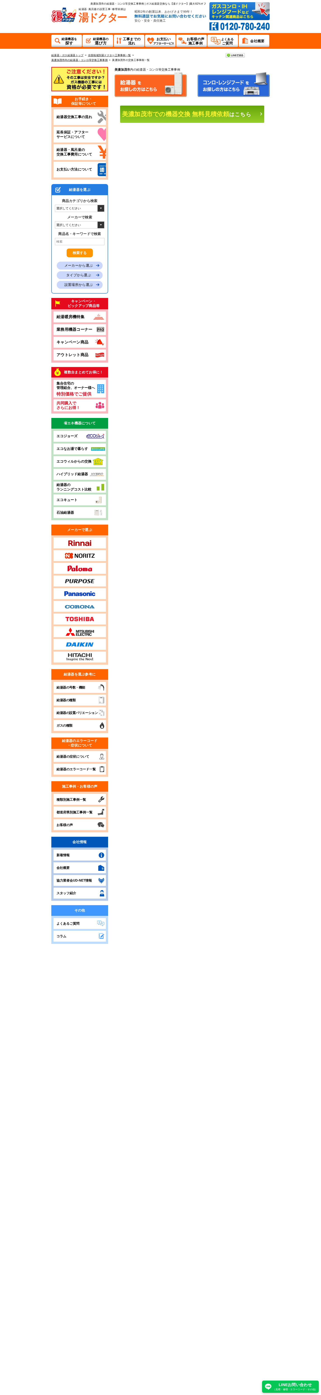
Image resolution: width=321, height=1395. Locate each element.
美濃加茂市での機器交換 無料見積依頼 (186, 114)
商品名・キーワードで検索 (79, 234)
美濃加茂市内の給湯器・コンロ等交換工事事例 (79, 60)
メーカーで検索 (79, 217)
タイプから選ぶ (78, 275)
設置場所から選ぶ (78, 285)
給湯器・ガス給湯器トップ (67, 55)
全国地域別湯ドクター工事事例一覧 (109, 55)
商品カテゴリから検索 (80, 201)
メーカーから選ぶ (78, 265)
